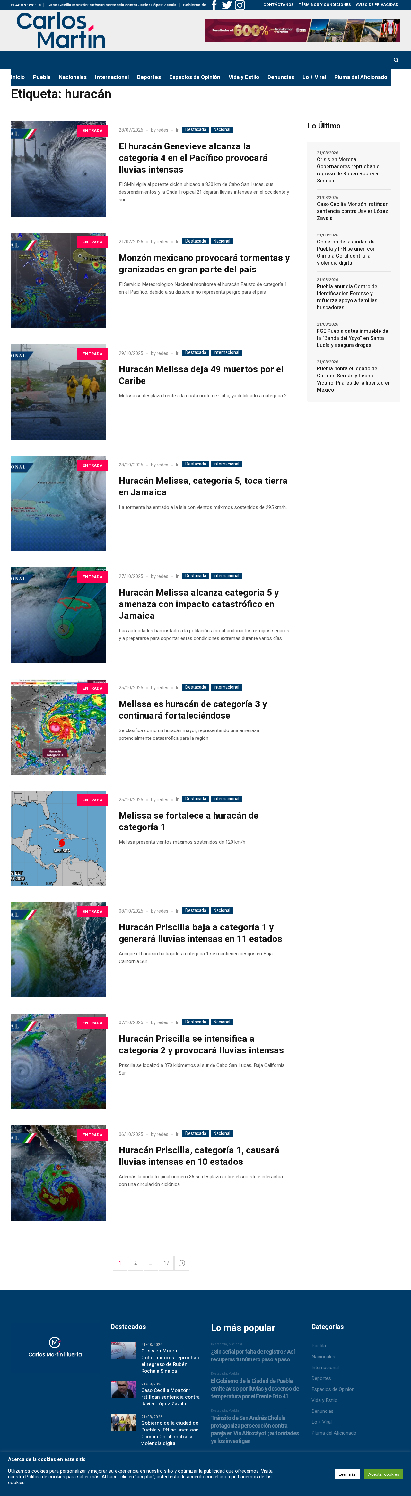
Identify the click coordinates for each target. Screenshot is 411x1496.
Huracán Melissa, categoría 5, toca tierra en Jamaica (203, 486)
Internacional (226, 353)
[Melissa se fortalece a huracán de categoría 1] (58, 838)
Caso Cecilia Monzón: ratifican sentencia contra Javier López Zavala (71, 5)
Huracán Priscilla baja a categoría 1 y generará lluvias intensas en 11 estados (200, 933)
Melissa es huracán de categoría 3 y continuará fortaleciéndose (193, 710)
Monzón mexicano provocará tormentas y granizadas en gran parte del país (204, 264)
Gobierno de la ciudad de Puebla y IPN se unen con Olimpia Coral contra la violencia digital (346, 252)
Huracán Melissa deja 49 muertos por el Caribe (201, 375)
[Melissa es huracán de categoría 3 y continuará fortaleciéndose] (58, 726)
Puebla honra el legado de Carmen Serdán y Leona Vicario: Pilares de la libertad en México (354, 379)
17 (166, 1263)
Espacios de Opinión (332, 1389)
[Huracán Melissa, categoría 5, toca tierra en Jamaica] (58, 503)
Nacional (222, 130)
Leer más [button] (347, 1474)
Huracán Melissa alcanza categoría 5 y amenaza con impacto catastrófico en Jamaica (199, 604)
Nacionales (323, 1356)
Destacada (195, 130)
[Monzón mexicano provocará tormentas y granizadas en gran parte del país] (58, 280)
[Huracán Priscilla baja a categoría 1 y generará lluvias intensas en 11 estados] (58, 949)
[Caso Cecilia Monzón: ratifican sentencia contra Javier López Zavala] (123, 1389)
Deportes (321, 1378)
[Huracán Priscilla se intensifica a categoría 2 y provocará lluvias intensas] (58, 1061)
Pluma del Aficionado (333, 1433)
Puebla (318, 1345)
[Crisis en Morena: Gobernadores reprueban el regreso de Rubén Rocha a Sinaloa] (123, 1349)
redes (162, 130)
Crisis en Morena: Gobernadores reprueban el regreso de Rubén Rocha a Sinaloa (349, 170)
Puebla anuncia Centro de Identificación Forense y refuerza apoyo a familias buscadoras (347, 297)
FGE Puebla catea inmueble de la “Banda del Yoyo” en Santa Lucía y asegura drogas (352, 338)
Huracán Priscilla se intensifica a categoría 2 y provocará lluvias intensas (201, 1044)
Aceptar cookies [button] (383, 1474)
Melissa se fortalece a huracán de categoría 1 (188, 821)
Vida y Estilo (324, 1400)
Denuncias (322, 1411)
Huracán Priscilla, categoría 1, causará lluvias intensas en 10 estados (199, 1156)
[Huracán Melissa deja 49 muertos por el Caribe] (58, 392)
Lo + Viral (321, 1422)
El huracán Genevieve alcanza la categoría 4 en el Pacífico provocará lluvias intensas (193, 158)
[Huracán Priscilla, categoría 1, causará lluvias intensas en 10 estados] (58, 1173)
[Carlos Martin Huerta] (55, 1350)
